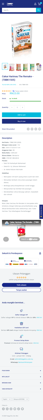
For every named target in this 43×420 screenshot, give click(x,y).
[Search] (38, 10)
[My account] (35, 4)
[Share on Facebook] (28, 129)
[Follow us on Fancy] (22, 408)
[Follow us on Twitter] (7, 408)
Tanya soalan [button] (21, 290)
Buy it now (21, 121)
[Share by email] (39, 129)
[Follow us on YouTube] (14, 408)
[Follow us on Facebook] (3, 408)
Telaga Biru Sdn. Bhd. (9, 84)
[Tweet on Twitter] (35, 129)
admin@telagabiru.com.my (24, 359)
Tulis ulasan (21, 285)
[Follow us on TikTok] (18, 408)
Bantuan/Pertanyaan (25, 362)
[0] (39, 4)
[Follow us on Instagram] (11, 408)
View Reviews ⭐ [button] (41, 211)
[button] (6, 91)
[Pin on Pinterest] (32, 129)
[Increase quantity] (22, 107)
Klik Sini (39, 317)
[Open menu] (3, 4)
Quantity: (5, 107)
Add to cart (22, 115)
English (5, 399)
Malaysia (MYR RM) (19, 399)
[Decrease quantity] (12, 107)
